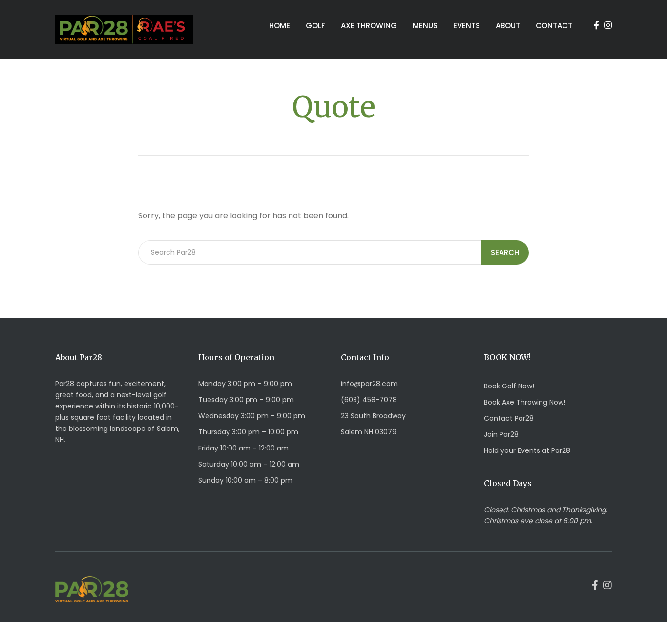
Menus (425, 26)
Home (279, 26)
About (508, 26)
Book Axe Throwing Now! (524, 402)
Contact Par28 (509, 418)
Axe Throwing (369, 26)
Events (466, 26)
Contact (554, 26)
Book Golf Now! (509, 386)
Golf (315, 26)
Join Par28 (501, 434)
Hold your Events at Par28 (527, 450)
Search (505, 252)
